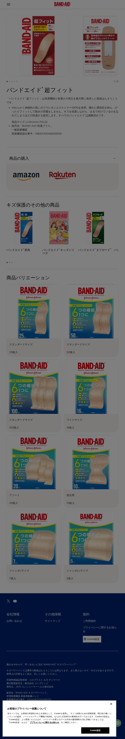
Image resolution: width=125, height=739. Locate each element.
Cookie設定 (95, 730)
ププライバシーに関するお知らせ (44, 722)
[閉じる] (111, 703)
